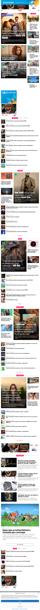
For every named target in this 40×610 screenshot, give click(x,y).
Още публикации (20, 544)
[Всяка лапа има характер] (20, 9)
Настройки (20, 606)
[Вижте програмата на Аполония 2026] (20, 4)
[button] (38, 593)
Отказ (20, 603)
